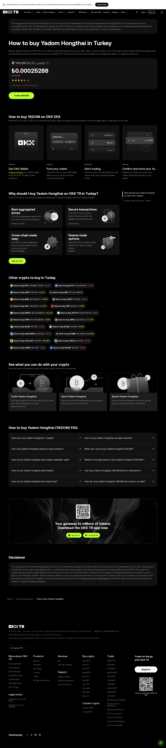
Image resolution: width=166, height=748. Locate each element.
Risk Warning (103, 578)
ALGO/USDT (112, 688)
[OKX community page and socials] (44, 734)
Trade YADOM (21, 95)
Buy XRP (86, 680)
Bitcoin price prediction (116, 700)
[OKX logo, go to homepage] (10, 12)
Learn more (73, 223)
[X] (27, 734)
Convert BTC (88, 712)
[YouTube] (40, 734)
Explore (71, 251)
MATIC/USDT (112, 672)
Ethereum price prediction (113, 705)
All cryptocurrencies (41, 680)
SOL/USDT (111, 676)
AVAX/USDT (111, 692)
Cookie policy (14, 679)
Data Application (15, 683)
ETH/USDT (111, 669)
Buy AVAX (86, 692)
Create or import (16, 172)
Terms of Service (37, 581)
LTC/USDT (111, 696)
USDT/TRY (111, 661)
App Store (75, 535)
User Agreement (15, 664)
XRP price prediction (115, 710)
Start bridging (18, 251)
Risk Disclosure (15, 672)
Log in (143, 12)
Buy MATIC (87, 672)
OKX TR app (14, 687)
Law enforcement (16, 675)
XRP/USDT (111, 684)
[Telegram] (31, 734)
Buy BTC (86, 665)
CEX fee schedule (65, 665)
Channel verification (66, 681)
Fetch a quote (18, 223)
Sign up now (17, 261)
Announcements (64, 684)
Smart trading (48, 12)
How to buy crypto (24, 599)
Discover (27, 12)
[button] (136, 12)
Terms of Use (88, 578)
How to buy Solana (114, 725)
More (123, 12)
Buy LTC (86, 696)
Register (146, 669)
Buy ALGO (86, 688)
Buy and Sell (96, 12)
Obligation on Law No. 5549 (17, 700)
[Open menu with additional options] (162, 12)
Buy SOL (86, 676)
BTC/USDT (111, 665)
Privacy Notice (14, 668)
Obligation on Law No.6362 (16, 706)
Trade (38, 12)
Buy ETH (86, 669)
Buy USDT (86, 661)
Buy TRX (86, 684)
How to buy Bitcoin (114, 717)
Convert (106, 12)
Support (115, 12)
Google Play (93, 535)
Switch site (101, 5)
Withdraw (82, 12)
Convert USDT (88, 708)
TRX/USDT (111, 680)
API (59, 661)
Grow (61, 12)
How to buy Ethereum (116, 721)
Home (9, 599)
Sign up (152, 12)
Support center (64, 677)
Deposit (71, 12)
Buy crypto (37, 669)
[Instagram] (36, 734)
